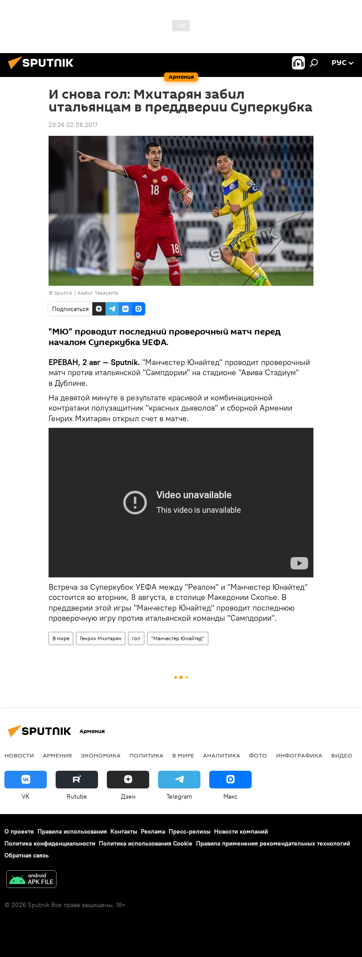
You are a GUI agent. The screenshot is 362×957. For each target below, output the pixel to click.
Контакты (123, 831)
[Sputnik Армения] (43, 70)
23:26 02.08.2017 (73, 125)
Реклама (153, 831)
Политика (146, 755)
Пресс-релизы (190, 831)
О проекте (19, 831)
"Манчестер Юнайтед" (177, 638)
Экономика (101, 755)
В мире (61, 638)
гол (136, 638)
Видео (341, 755)
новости (19, 755)
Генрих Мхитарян (100, 638)
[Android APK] (31, 880)
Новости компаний (241, 831)
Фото (258, 755)
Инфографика (299, 755)
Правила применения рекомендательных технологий (273, 843)
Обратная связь (26, 855)
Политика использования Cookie (145, 843)
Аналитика (221, 755)
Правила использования (72, 831)
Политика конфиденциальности (49, 843)
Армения (57, 755)
